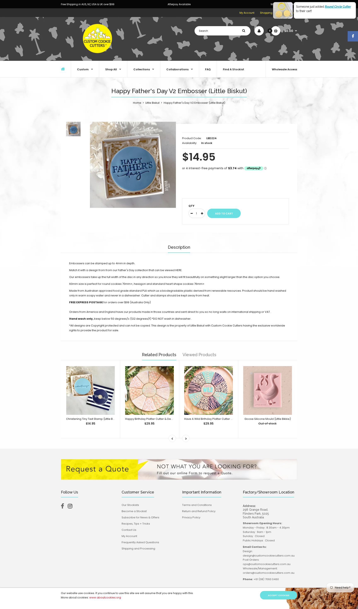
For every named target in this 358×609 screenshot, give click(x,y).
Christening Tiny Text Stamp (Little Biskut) (93, 419)
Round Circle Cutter (338, 6)
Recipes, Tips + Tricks (136, 524)
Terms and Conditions (197, 505)
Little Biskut (152, 103)
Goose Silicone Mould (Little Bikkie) (267, 419)
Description (179, 247)
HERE (178, 270)
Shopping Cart (269, 13)
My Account (246, 13)
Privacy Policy (191, 517)
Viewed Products (199, 354)
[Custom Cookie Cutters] (98, 56)
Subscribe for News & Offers (140, 517)
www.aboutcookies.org (105, 597)
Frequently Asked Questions (140, 542)
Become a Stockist (134, 511)
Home (137, 103)
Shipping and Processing (138, 549)
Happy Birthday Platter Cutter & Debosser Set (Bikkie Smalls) (165, 419)
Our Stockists (130, 505)
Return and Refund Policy (198, 511)
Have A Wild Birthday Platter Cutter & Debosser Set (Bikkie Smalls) (228, 419)
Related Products (159, 354)
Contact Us (129, 530)
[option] (133, 165)
